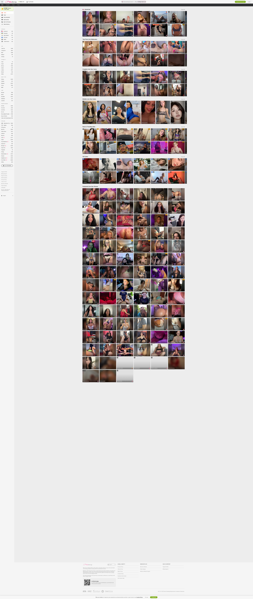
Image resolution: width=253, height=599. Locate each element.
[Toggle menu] (2, 2)
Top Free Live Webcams (89, 39)
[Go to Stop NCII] (109, 591)
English (110, 564)
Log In (249, 1)
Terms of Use (3, 181)
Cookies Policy (120, 573)
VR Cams (85, 156)
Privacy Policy (4, 179)
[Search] (136, 2)
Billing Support (4, 173)
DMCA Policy (120, 571)
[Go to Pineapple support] (102, 591)
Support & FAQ (4, 171)
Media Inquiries (4, 177)
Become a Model (4, 183)
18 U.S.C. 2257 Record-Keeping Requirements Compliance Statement (171, 591)
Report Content (4, 175)
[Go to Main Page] (10, 2)
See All (183, 9)
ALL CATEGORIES (8, 165)
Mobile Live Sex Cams (89, 99)
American (87, 9)
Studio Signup (4, 185)
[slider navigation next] (183, 23)
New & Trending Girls (88, 127)
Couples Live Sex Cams (89, 69)
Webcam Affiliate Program (145, 571)
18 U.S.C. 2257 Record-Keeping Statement (5, 190)
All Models (3, 187)
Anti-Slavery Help (121, 578)
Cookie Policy (139, 597)
